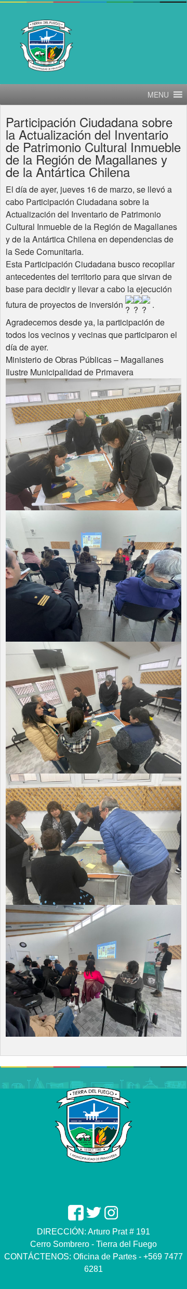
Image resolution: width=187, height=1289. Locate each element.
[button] (158, 94)
